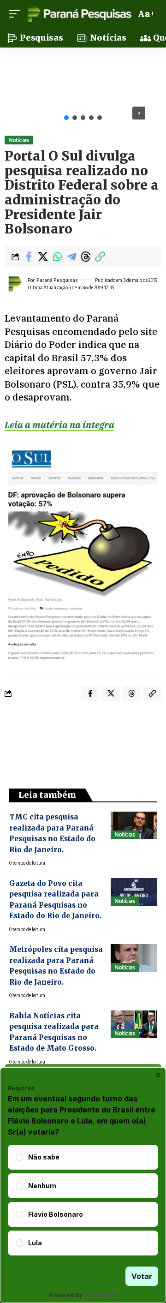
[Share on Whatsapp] (57, 256)
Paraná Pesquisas (57, 280)
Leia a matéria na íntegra (59, 424)
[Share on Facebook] (28, 256)
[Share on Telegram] (71, 256)
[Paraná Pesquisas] (79, 14)
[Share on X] (42, 256)
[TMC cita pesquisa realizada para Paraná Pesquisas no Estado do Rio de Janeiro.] (134, 825)
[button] (17, 14)
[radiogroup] (83, 1200)
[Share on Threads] (85, 256)
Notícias (18, 140)
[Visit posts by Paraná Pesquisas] (14, 283)
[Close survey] (158, 1075)
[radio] (19, 1157)
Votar (141, 1276)
